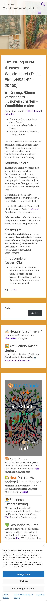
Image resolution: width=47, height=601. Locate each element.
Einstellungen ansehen (23, 588)
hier (18, 538)
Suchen (8, 308)
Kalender (9, 114)
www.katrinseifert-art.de (17, 360)
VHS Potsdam (33, 111)
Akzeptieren (23, 574)
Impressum (40, 595)
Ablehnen (23, 581)
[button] (43, 545)
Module (34, 209)
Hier (7, 335)
